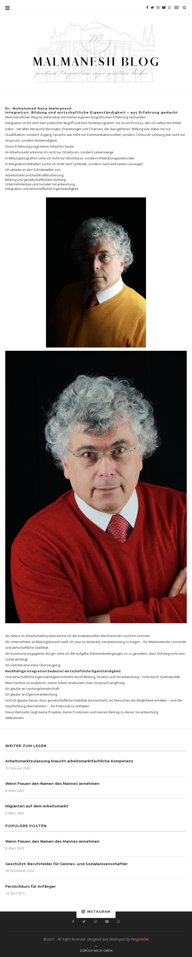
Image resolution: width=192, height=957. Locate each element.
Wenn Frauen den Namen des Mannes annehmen (52, 783)
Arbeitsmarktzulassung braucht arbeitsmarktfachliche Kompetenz (69, 761)
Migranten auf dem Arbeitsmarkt (36, 806)
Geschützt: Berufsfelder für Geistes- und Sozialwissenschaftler (66, 864)
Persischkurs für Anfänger (30, 886)
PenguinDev (140, 939)
